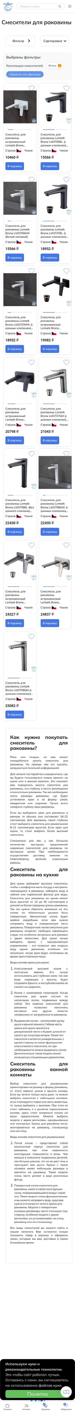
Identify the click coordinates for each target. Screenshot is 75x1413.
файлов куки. (50, 1385)
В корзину (15, 166)
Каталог (70, 6)
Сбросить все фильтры (24, 74)
